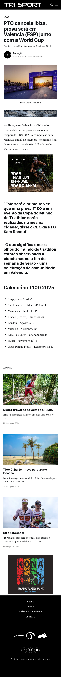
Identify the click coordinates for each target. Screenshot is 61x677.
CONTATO (30, 616)
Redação (18, 53)
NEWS (6, 17)
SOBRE (30, 601)
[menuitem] (30, 602)
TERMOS (31, 606)
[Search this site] (51, 4)
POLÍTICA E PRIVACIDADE (30, 611)
